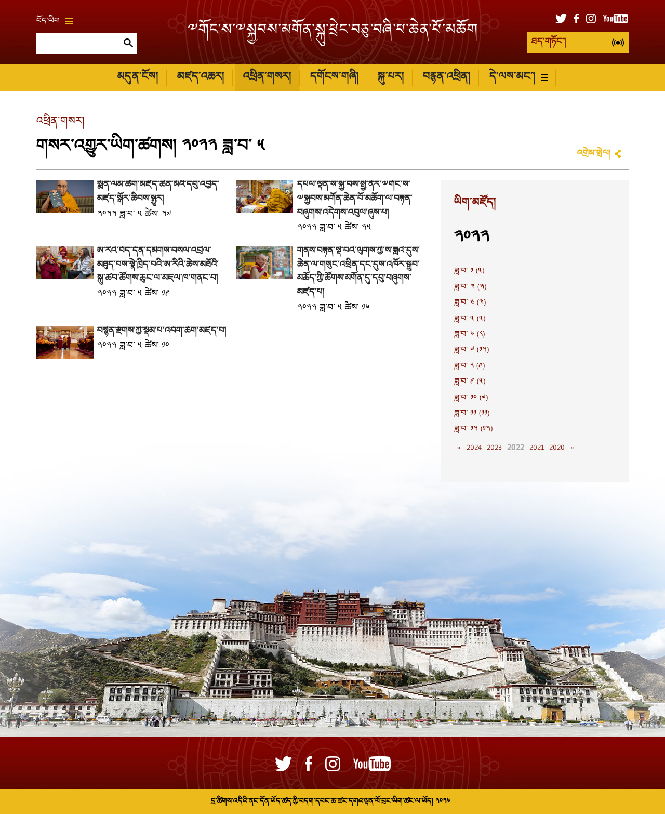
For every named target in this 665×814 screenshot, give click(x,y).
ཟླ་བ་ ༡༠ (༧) (471, 398)
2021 (536, 448)
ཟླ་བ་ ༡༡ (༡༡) (471, 413)
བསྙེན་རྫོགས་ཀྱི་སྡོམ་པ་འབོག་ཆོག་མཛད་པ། (161, 331)
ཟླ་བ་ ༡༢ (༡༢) (473, 429)
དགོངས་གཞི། (334, 77)
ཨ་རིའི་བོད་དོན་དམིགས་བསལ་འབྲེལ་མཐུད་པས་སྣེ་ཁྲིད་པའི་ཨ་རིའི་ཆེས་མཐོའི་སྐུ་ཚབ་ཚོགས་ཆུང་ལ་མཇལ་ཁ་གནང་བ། (158, 264)
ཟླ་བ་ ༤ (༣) (470, 303)
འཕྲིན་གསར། (267, 77)
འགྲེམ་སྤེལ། (593, 154)
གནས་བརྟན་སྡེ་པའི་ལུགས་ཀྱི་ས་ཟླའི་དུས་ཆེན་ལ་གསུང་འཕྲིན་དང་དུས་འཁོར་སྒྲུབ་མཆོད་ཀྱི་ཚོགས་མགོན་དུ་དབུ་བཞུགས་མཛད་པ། (358, 271)
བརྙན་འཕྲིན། (446, 77)
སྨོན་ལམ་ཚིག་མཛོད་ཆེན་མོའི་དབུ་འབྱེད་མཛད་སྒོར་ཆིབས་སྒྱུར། (158, 192)
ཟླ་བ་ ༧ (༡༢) (471, 350)
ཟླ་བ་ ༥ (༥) (469, 319)
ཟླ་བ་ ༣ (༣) (470, 287)
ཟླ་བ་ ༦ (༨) (469, 334)
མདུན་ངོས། (137, 77)
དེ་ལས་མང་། (512, 77)
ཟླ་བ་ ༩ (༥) (469, 382)
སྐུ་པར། (391, 77)
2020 (557, 448)
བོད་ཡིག (48, 21)
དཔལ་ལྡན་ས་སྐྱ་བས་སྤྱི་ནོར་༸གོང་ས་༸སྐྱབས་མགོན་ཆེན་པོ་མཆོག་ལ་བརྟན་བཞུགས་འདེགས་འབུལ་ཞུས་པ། (355, 198)
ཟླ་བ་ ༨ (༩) (469, 366)
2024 (474, 448)
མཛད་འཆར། (200, 77)
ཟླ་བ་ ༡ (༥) (469, 271)
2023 (494, 448)
